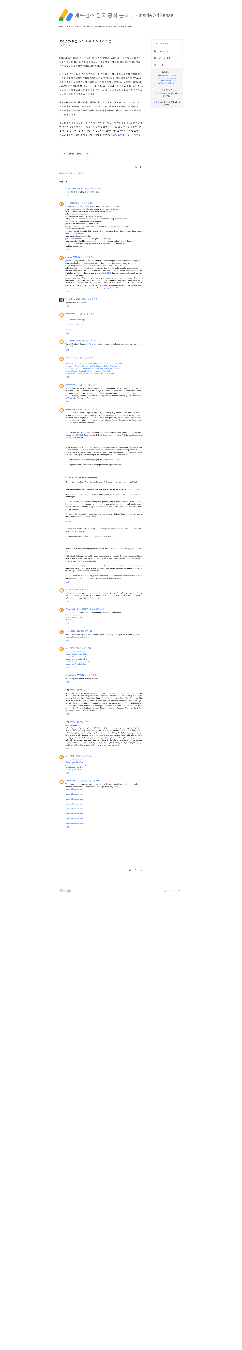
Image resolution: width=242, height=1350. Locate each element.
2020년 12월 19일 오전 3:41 (87, 409)
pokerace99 (113, 288)
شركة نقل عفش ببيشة (73, 760)
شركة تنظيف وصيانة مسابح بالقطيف (78, 661)
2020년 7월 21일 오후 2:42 (83, 358)
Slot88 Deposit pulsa (73, 617)
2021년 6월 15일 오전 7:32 (93, 609)
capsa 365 (84, 224)
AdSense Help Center (167, 80)
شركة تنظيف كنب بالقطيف (75, 652)
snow (67, 631)
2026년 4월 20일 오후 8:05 (88, 781)
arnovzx (68, 257)
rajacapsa (74, 209)
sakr (67, 648)
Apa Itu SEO (71, 502)
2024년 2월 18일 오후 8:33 (80, 722)
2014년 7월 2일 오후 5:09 (94, 188)
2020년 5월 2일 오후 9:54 (86, 341)
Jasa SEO (85, 576)
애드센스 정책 (68, 173)
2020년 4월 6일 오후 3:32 (86, 314)
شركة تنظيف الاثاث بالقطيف (75, 664)
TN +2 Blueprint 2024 (110, 698)
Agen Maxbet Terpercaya (75, 324)
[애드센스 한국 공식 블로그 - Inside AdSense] (123, 23)
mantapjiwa (70, 314)
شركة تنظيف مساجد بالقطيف (76, 654)
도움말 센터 (116, 134)
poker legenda (94, 219)
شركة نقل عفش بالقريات (74, 769)
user (67, 203)
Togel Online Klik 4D (74, 188)
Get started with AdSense (167, 75)
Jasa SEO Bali (77, 435)
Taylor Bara (70, 299)
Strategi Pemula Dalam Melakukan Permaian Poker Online (88, 371)
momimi (68, 358)
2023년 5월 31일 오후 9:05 (87, 675)
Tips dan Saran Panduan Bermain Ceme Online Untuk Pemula (90, 374)
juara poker (69, 239)
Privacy (173, 891)
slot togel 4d (70, 675)
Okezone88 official (73, 609)
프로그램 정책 (78, 173)
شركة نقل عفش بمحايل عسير (76, 765)
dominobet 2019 (104, 273)
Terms (180, 891)
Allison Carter (71, 781)
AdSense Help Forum (167, 83)
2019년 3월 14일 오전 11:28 (81, 203)
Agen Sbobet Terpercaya (75, 320)
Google (165, 891)
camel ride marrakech (74, 789)
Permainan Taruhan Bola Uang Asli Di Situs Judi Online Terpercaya (92, 366)
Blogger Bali (114, 460)
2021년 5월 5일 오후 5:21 (82, 589)
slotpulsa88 (69, 620)
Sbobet (68, 329)
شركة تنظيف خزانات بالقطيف (76, 659)
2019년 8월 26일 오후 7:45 (86, 299)
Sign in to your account (167, 78)
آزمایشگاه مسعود (82, 637)
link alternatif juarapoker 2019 (110, 266)
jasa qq (108, 263)
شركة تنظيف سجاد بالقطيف (75, 657)
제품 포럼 (157, 93)
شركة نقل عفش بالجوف (74, 767)
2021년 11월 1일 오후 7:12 (81, 631)
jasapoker (69, 261)
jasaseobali (70, 385)
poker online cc (112, 209)
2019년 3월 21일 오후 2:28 (83, 257)
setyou (68, 589)
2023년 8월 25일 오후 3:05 (80, 690)
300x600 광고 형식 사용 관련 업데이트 (85, 41)
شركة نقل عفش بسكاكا (74, 762)
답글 (67, 195)
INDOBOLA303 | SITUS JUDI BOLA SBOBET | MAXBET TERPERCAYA (93, 364)
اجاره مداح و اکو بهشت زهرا (102, 738)
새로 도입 (84, 58)
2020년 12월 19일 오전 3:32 (87, 385)
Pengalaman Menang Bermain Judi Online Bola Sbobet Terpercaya (92, 369)
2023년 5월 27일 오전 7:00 (80, 648)
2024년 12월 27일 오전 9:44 (81, 756)
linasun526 (70, 341)
